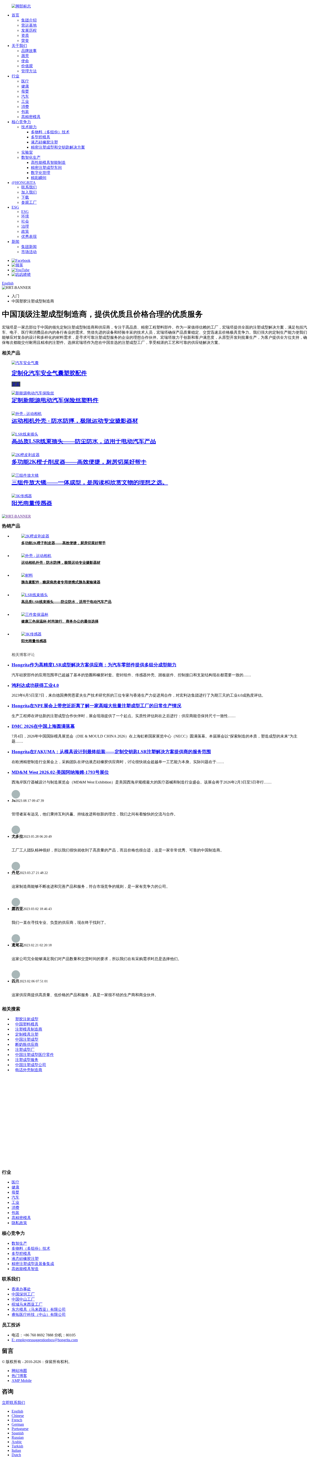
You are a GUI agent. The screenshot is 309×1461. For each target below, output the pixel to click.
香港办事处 (21, 1289)
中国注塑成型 (26, 1039)
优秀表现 (29, 236)
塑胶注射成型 (26, 1019)
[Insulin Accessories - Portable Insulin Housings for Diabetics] (27, 575)
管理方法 (29, 71)
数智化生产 (31, 157)
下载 (25, 197)
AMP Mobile (22, 1380)
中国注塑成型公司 (30, 1065)
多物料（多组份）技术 (50, 132)
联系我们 (29, 187)
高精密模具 (31, 117)
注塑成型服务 (26, 1060)
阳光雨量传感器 (32, 503)
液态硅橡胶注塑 (44, 142)
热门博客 (19, 1376)
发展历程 (29, 30)
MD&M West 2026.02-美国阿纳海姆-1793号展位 (60, 772)
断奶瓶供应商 (26, 1044)
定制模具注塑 (26, 1034)
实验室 (27, 152)
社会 (25, 221)
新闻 (15, 242)
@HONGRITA (24, 183)
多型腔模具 (40, 137)
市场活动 (29, 252)
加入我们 (29, 192)
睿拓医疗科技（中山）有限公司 (39, 1314)
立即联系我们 (13, 1403)
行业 (15, 76)
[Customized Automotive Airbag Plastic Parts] (25, 363)
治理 (25, 226)
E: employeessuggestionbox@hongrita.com (45, 1340)
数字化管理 (40, 173)
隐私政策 (19, 1223)
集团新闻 (29, 247)
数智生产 (19, 1243)
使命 (25, 61)
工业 (25, 101)
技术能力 (29, 127)
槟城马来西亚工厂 (27, 1304)
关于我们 (19, 46)
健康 (25, 86)
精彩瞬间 (38, 178)
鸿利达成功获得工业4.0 (35, 685)
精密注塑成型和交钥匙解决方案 (58, 147)
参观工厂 (29, 202)
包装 (25, 112)
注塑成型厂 (25, 1049)
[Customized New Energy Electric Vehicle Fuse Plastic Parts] (33, 393)
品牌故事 (29, 51)
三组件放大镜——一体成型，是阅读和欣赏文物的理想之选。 (90, 482)
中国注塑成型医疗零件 (34, 1055)
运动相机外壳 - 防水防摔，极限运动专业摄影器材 (75, 420)
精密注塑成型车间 (46, 168)
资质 (25, 35)
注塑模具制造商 (28, 1029)
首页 (15, 15)
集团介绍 (29, 20)
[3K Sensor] (22, 496)
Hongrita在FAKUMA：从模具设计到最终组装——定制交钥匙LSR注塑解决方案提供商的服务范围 (111, 751)
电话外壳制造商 (28, 1070)
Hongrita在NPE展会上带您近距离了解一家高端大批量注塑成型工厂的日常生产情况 (96, 705)
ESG (15, 207)
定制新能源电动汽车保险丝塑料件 (55, 400)
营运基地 (29, 25)
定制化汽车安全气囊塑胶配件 (49, 373)
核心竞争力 (21, 122)
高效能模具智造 (25, 1269)
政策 (25, 231)
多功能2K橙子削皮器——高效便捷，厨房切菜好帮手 (79, 462)
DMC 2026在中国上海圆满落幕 (43, 726)
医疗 (25, 81)
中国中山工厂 (23, 1299)
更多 (16, 384)
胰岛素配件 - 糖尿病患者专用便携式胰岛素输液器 (60, 582)
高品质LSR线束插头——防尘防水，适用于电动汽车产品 (84, 441)
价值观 (27, 66)
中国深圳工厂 (23, 1294)
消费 (25, 107)
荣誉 (25, 40)
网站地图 (19, 1371)
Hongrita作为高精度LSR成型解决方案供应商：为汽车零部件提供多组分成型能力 (94, 664)
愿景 (25, 56)
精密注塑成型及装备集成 (33, 1264)
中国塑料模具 (26, 1024)
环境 (25, 216)
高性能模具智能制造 (48, 162)
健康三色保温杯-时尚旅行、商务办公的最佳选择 (59, 621)
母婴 (25, 91)
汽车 (25, 96)
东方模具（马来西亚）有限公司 (39, 1309)
